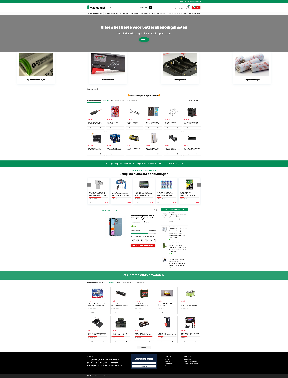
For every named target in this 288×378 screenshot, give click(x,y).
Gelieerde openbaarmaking (191, 363)
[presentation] (89, 185)
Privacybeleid (187, 359)
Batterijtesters (145, 13)
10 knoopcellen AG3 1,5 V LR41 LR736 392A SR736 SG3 (188, 192)
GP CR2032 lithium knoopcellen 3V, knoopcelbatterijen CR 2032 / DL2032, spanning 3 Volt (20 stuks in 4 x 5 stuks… (166, 195)
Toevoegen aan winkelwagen (143, 243)
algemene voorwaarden (190, 361)
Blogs (166, 366)
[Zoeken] (150, 7)
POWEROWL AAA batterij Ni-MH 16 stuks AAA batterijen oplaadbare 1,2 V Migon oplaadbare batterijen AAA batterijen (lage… (178, 233)
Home (167, 359)
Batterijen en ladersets (111, 13)
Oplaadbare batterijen (158, 13)
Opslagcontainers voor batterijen (177, 13)
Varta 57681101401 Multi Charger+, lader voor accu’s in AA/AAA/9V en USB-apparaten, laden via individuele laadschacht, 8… (120, 195)
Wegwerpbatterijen (194, 13)
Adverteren (168, 370)
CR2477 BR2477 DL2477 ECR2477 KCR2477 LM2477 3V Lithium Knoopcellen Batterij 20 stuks (143, 194)
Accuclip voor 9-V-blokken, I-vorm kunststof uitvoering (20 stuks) (95, 123)
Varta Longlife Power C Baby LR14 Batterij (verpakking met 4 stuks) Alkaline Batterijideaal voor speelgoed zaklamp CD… (114, 150)
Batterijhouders (124, 13)
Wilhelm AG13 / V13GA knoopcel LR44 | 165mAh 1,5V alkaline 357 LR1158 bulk (96, 305)
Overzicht (168, 361)
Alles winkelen (169, 363)
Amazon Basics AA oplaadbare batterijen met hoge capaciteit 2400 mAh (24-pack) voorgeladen (190, 305)
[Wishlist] (181, 6)
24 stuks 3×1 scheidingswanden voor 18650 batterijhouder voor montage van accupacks (142, 218)
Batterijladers (135, 13)
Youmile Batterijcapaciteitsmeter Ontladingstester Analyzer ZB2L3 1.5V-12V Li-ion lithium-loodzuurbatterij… (98, 195)
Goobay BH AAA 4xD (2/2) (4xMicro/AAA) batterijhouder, (172, 149)
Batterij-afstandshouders (95, 13)
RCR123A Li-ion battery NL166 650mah (133, 149)
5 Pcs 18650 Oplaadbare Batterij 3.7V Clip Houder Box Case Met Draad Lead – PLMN (192, 123)
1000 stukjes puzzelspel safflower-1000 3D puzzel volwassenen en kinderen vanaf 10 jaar (115, 124)
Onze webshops (169, 368)
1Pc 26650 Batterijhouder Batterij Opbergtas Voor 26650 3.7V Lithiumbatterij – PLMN (192, 150)
